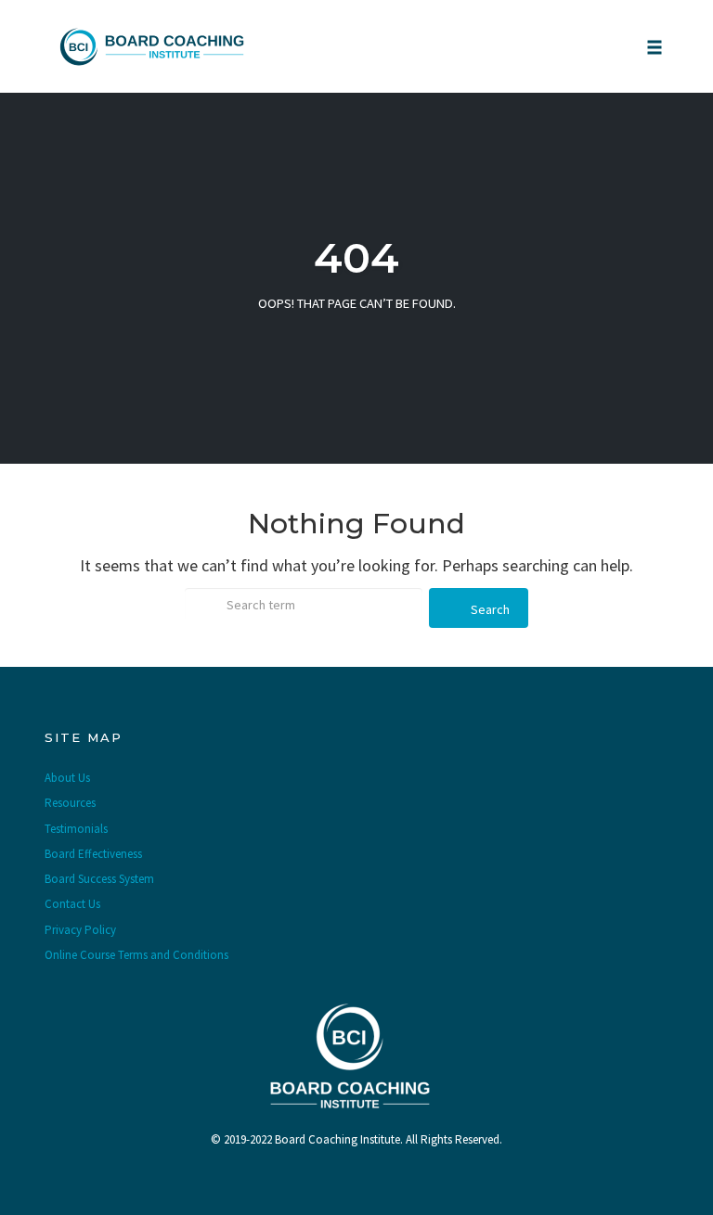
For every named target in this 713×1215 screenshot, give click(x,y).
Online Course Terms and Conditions (136, 955)
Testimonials (76, 829)
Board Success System (99, 879)
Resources (70, 803)
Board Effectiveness (93, 854)
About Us (67, 778)
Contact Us (72, 904)
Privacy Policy (80, 930)
